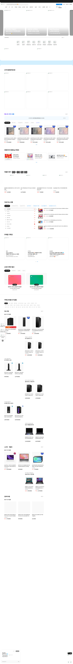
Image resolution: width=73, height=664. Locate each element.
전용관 (36, 7)
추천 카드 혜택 (7, 270)
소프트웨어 (32, 303)
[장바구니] (68, 7)
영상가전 (28, 305)
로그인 (64, 4)
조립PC (6, 7)
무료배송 (19, 7)
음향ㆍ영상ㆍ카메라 (25, 307)
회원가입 (67, 4)
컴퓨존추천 (31, 7)
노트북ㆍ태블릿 (10, 303)
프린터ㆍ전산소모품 (16, 305)
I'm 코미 (60, 4)
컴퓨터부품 (15, 303)
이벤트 (27, 7)
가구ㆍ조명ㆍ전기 (12, 307)
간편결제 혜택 (13, 270)
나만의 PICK (37, 122)
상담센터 (70, 4)
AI (9, 7)
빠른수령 (24, 270)
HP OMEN (32, 122)
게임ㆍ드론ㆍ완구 (18, 307)
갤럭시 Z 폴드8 (7, 122)
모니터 (36, 303)
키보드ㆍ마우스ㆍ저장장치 (9, 305)
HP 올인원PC (27, 122)
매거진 (40, 7)
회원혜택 (19, 270)
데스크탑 (6, 303)
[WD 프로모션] (70, 654)
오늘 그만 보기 (4, 661)
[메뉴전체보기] (1, 7)
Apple (25, 303)
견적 (12, 7)
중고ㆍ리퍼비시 (38, 307)
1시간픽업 (23, 7)
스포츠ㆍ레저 (7, 307)
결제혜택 (43, 7)
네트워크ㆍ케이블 (23, 305)
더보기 (66, 114)
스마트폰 (28, 303)
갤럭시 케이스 (14, 122)
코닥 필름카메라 (20, 122)
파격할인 (16, 7)
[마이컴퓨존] (71, 7)
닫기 (18, 661)
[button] (65, 6)
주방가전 (35, 305)
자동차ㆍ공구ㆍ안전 (32, 307)
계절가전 (38, 305)
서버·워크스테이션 (20, 303)
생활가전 (31, 305)
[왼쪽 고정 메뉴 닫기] (3, 341)
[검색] (26, 4)
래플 (46, 7)
